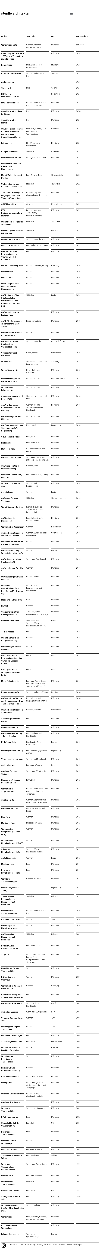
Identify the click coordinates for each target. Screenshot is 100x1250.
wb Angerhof (6, 1083)
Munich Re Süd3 (8, 449)
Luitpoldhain (6, 143)
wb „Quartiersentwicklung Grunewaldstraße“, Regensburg (12, 428)
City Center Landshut (10, 1077)
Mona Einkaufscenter (10, 681)
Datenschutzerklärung (27, 1245)
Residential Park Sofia (10, 919)
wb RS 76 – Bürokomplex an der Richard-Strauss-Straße (11, 324)
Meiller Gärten (7, 278)
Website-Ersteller (59, 1245)
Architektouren (7, 82)
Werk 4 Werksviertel (9, 370)
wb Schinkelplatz (8, 858)
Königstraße (6, 65)
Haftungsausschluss (44, 1245)
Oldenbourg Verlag (9, 727)
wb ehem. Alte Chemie (10, 1102)
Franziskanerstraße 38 (11, 158)
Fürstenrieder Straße (10, 239)
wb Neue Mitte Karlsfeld (11, 1003)
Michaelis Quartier (9, 1149)
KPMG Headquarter (9, 1117)
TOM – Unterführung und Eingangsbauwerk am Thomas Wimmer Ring (12, 195)
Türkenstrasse (7, 632)
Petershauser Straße (10, 692)
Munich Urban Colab (9, 245)
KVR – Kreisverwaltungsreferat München (11, 213)
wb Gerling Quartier (9, 1012)
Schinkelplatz (7, 492)
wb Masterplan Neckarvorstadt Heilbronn (8, 937)
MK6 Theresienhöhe (10, 103)
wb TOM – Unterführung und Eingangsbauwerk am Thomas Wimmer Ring (12, 701)
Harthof (4, 606)
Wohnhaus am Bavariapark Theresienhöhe (7, 1059)
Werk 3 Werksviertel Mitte (12, 507)
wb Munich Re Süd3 (9, 808)
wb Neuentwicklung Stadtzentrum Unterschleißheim (9, 344)
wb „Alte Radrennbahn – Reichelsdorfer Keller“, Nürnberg (11, 408)
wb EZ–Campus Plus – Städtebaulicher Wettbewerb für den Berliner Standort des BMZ (10, 300)
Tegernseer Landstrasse (12, 759)
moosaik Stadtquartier (11, 73)
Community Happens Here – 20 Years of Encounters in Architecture (12, 56)
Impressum (13, 1245)
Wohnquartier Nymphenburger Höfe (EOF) (10, 832)
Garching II (6, 88)
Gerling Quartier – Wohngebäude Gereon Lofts (10, 672)
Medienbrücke (7, 864)
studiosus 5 (6, 362)
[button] (71, 14)
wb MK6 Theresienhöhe (11, 457)
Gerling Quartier (8, 765)
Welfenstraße (7, 272)
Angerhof (5, 955)
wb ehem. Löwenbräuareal (12, 1094)
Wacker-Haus (7, 1176)
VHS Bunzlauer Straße (10, 437)
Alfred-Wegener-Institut (11, 1041)
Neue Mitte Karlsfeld (10, 621)
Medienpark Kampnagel (11, 1035)
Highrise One (6, 443)
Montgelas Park (8, 823)
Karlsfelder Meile (8, 742)
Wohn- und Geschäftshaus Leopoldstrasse (8, 1167)
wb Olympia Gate (8, 800)
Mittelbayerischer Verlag (12, 751)
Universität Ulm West (10, 1191)
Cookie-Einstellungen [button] (74, 1245)
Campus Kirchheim (9, 152)
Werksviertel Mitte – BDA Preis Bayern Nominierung (12, 166)
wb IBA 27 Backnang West (12, 266)
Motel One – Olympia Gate (12, 600)
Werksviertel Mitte (9, 45)
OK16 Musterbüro (8, 204)
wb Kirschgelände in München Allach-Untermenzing (10, 286)
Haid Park (5, 817)
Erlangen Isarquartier (10, 1234)
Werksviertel (6, 1217)
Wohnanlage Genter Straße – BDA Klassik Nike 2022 (12, 1208)
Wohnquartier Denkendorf (12, 527)
